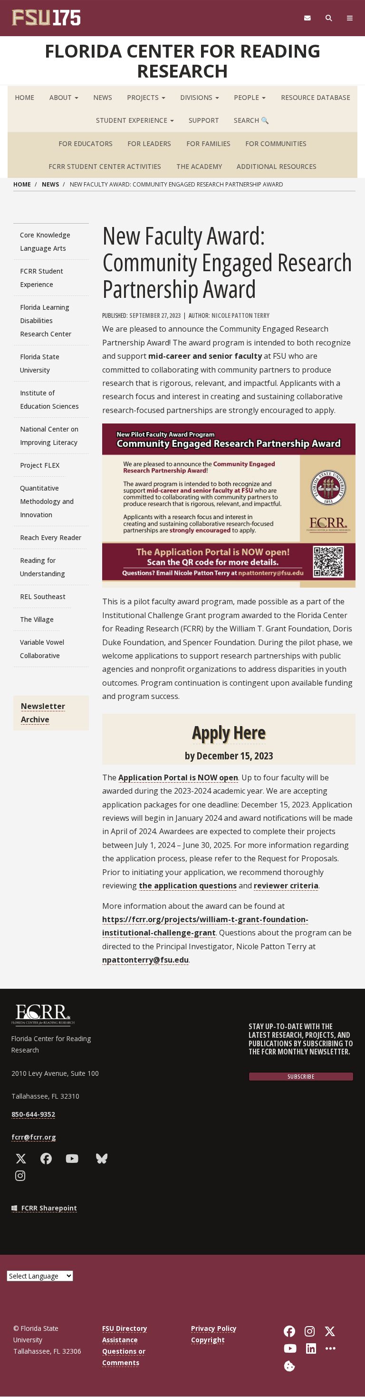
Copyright (208, 1339)
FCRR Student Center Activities (104, 166)
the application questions (188, 885)
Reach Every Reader (50, 537)
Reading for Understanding (42, 567)
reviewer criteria (286, 885)
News (102, 97)
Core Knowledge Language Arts (45, 241)
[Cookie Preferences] (289, 1364)
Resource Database (315, 97)
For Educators (85, 143)
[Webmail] (307, 18)
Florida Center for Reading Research (183, 60)
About (61, 97)
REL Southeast (43, 596)
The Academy (199, 166)
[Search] (329, 18)
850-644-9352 (33, 1114)
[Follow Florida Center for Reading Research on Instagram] (22, 1175)
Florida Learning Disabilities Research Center (45, 320)
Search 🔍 (251, 120)
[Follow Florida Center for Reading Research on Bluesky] (104, 1158)
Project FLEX (39, 465)
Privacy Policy (214, 1328)
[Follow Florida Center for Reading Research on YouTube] (74, 1158)
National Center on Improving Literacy (49, 435)
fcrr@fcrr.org (33, 1136)
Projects (144, 97)
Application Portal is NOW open (178, 777)
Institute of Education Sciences (49, 399)
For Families (208, 143)
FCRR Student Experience (41, 277)
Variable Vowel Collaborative (42, 649)
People (247, 97)
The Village (37, 619)
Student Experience (132, 120)
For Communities (276, 143)
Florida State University (39, 363)
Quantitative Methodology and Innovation (47, 501)
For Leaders (149, 143)
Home (24, 97)
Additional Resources (277, 166)
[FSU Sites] (350, 18)
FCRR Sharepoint (48, 1207)
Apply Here (229, 732)
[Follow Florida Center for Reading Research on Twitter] (23, 1158)
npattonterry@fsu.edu (145, 959)
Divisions (197, 97)
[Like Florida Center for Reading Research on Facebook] (48, 1158)
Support (204, 120)
